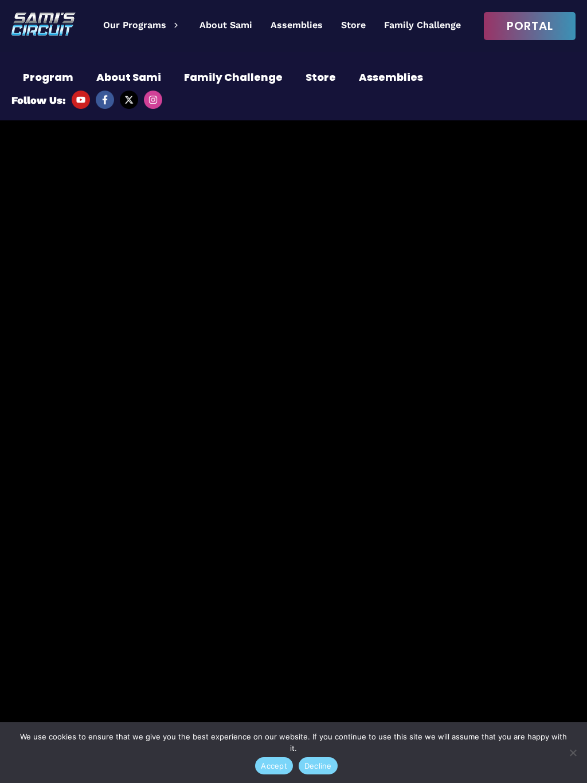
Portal (530, 26)
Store (353, 24)
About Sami (225, 24)
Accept (274, 765)
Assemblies (297, 24)
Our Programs (134, 24)
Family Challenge (422, 24)
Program (48, 77)
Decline (318, 765)
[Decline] (572, 752)
